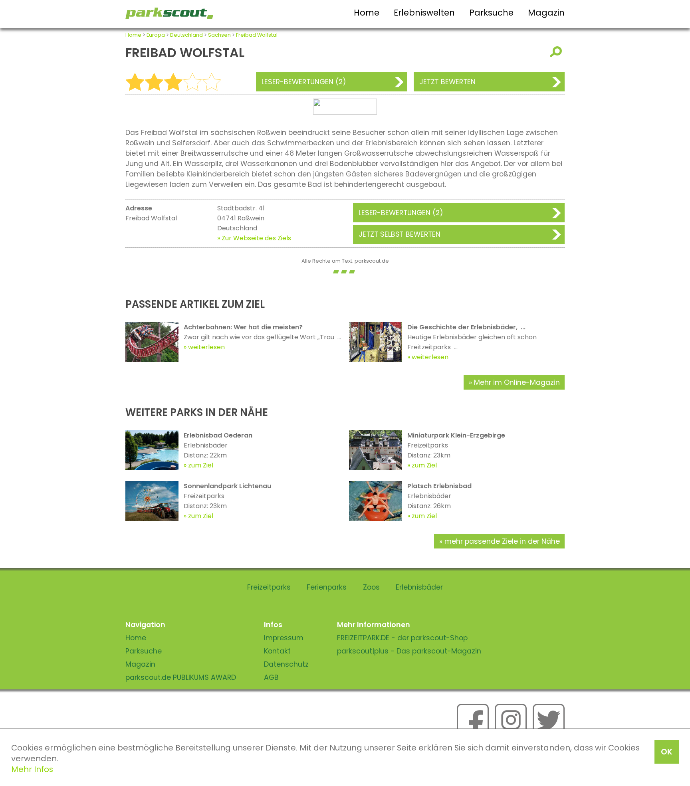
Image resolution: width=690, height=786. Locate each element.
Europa (156, 35)
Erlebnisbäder (419, 587)
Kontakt (277, 651)
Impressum (283, 638)
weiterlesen (206, 347)
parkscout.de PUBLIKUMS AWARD (180, 677)
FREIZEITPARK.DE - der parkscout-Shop (402, 638)
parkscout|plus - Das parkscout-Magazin (409, 651)
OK (666, 751)
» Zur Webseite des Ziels (254, 238)
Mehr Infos (32, 769)
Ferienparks (327, 587)
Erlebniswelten (424, 12)
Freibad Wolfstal (257, 35)
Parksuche (491, 12)
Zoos (371, 587)
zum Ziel (200, 465)
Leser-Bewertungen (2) (304, 82)
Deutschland (186, 35)
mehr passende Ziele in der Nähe (502, 541)
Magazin (546, 12)
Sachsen (219, 35)
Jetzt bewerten (447, 82)
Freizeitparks (269, 587)
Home (366, 12)
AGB (271, 677)
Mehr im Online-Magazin (517, 382)
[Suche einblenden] (557, 51)
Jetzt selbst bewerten (399, 234)
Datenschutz (286, 664)
